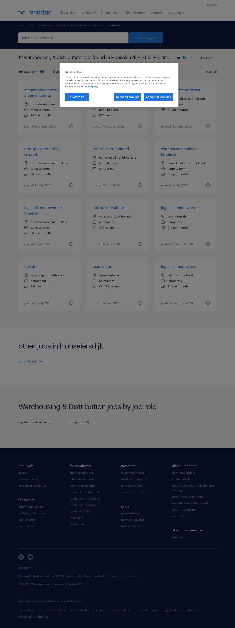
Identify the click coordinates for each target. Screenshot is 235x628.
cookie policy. (91, 86)
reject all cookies (127, 96)
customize (77, 96)
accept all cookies (158, 96)
